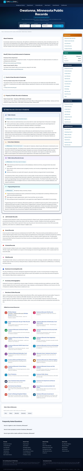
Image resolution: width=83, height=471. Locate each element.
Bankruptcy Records (27, 449)
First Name (25, 23)
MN (11, 31)
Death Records (68, 93)
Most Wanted (64, 447)
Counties (14, 31)
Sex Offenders (67, 76)
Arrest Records (7, 449)
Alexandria (23, 413)
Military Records (68, 134)
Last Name (36, 23)
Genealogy (67, 88)
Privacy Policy (58, 469)
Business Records (68, 142)
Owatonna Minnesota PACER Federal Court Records (18, 346)
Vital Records (67, 78)
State (47, 23)
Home (3, 31)
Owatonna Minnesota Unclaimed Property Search (18, 330)
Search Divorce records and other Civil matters (45, 386)
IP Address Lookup (27, 454)
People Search (26, 443)
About (75, 469)
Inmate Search (68, 73)
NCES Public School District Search (17, 118)
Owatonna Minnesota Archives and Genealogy (47, 345)
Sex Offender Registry (66, 443)
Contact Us (45, 452)
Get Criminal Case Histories (14, 386)
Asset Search (67, 139)
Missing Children (68, 137)
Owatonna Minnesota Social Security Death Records (47, 330)
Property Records (68, 48)
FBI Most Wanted (12, 312)
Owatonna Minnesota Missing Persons (17, 359)
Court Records (67, 43)
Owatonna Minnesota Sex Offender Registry (47, 359)
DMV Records (67, 91)
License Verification (27, 452)
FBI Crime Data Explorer (15, 145)
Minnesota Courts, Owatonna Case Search (47, 353)
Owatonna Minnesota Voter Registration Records (46, 338)
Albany (10, 413)
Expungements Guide (47, 449)
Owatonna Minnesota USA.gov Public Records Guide (19, 322)
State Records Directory (47, 451)
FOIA (66, 96)
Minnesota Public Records (70, 38)
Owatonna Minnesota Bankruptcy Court (17, 353)
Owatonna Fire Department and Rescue (45, 380)
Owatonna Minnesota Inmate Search (45, 394)
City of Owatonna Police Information (16, 380)
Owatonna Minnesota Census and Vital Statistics (45, 367)
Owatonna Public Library (42, 374)
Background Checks (69, 68)
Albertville (17, 413)
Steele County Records (69, 40)
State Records (7, 31)
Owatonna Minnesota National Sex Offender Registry (18, 338)
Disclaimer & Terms (65, 469)
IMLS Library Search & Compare (16, 161)
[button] (31, 425)
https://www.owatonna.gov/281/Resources (14, 69)
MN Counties (18, 31)
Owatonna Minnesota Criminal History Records (17, 367)
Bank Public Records (8, 454)
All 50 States (67, 86)
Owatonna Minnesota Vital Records (44, 312)
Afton (6, 413)
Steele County (24, 31)
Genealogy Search (68, 132)
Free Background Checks (28, 451)
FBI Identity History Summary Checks (22, 190)
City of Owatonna (12, 374)
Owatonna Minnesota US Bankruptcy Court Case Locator (47, 322)
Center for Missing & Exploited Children (17, 394)
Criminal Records (68, 45)
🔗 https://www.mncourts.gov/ (10, 87)
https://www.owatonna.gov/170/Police (13, 63)
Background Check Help (47, 447)
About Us (44, 443)
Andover (30, 413)
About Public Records (47, 445)
